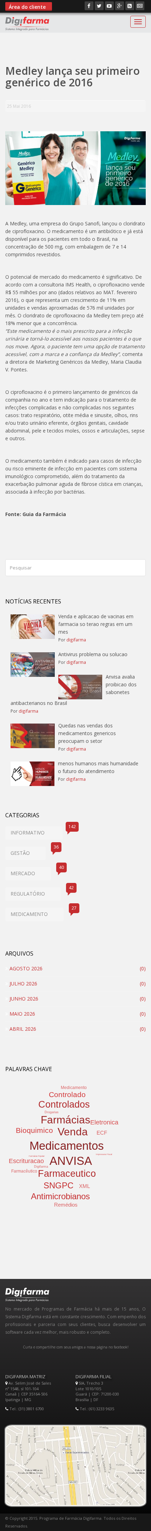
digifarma (76, 639)
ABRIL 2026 (22, 1028)
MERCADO (31, 872)
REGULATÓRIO (36, 892)
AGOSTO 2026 (25, 968)
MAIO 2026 (21, 1013)
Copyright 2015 (23, 1518)
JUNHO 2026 (23, 998)
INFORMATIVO (37, 831)
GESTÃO (28, 851)
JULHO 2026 (22, 983)
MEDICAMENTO (37, 912)
